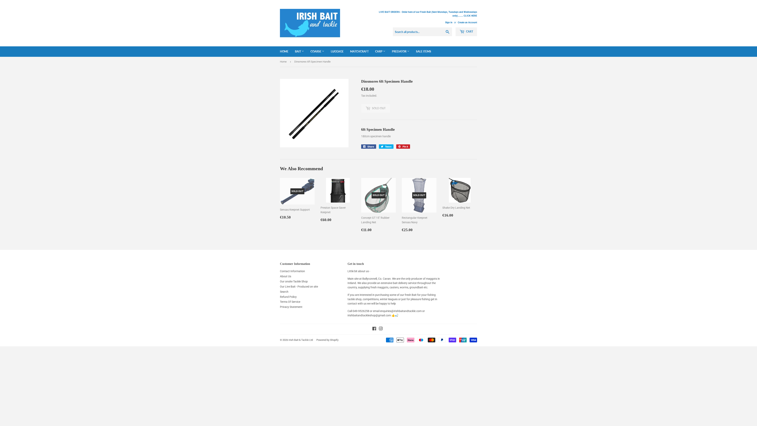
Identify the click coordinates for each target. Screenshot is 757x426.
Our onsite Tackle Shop (294, 281)
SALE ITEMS (423, 51)
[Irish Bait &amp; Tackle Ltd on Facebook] (374, 329)
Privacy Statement (291, 306)
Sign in (448, 22)
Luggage (337, 51)
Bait (298, 51)
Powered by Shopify (327, 339)
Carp (379, 51)
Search (284, 291)
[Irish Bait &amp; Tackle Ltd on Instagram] (381, 329)
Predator (399, 51)
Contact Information (292, 271)
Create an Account (467, 22)
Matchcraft (359, 51)
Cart (469, 31)
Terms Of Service (290, 301)
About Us (285, 276)
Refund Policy (288, 296)
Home (284, 51)
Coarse (316, 51)
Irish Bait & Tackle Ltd (301, 339)
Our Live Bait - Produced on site (299, 286)
